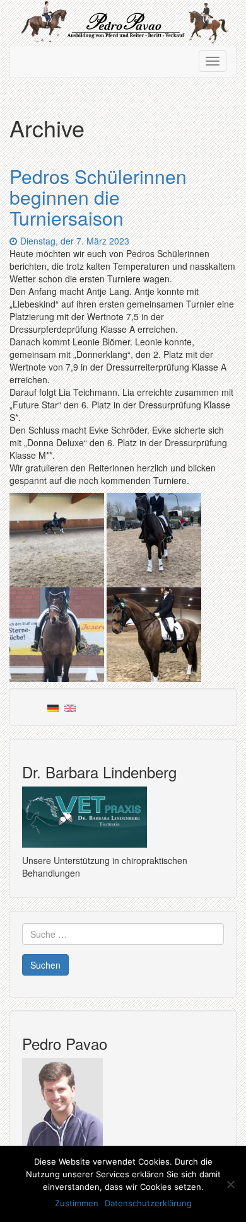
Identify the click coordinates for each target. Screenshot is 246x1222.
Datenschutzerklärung (148, 1203)
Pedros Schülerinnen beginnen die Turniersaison (98, 197)
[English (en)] (70, 707)
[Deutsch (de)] (53, 707)
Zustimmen (76, 1203)
